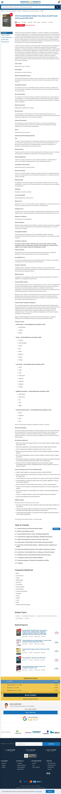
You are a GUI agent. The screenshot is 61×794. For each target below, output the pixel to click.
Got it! (50, 791)
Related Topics (4, 39)
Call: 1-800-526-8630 (30, 709)
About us (4, 763)
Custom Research (21, 767)
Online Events (51, 767)
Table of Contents (5, 35)
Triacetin (18, 616)
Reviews (3, 767)
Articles (49, 769)
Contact (34, 763)
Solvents (27, 618)
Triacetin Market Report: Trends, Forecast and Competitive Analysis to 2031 (33, 667)
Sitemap (22, 785)
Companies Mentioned (6, 37)
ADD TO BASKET (30, 695)
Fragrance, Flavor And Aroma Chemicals (47, 616)
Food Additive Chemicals (28, 616)
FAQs (33, 765)
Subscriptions (20, 769)
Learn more (39, 791)
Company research (21, 765)
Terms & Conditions (36, 785)
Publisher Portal (51, 765)
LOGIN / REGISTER (36, 767)
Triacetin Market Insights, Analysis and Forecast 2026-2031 (36, 649)
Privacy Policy (28, 785)
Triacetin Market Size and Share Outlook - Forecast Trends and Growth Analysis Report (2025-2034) (36, 641)
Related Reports (5, 41)
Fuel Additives (19, 618)
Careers (3, 765)
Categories (19, 763)
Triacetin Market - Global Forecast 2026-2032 (33, 657)
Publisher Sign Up (52, 763)
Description (4, 33)
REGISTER (51, 744)
